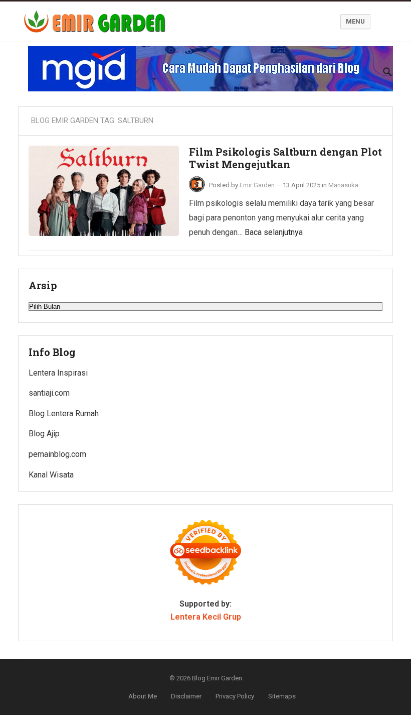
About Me (142, 696)
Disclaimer (186, 696)
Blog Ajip (44, 433)
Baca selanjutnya (274, 232)
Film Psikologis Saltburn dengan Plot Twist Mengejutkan (285, 158)
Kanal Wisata (51, 475)
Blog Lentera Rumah (64, 413)
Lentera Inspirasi (58, 373)
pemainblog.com (57, 454)
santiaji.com (49, 393)
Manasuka (343, 185)
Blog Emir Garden (217, 678)
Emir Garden (257, 185)
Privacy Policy (235, 696)
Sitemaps (282, 696)
